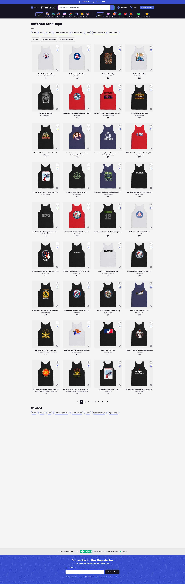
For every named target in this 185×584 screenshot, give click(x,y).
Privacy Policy (88, 576)
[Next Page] (107, 402)
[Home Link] (48, 7)
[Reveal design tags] (57, 70)
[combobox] (84, 7)
